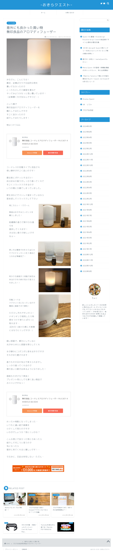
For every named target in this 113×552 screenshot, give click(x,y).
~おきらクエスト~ (56, 5)
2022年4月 (87, 187)
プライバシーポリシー (11, 549)
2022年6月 (87, 176)
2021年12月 (88, 204)
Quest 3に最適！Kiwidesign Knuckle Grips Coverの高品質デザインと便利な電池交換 (96, 39)
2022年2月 (87, 199)
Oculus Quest (88, 99)
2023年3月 (87, 143)
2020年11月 (88, 260)
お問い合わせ (70, 12)
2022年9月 (87, 171)
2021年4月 (87, 232)
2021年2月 (87, 243)
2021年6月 (87, 221)
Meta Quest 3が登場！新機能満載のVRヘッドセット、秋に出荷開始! (96, 68)
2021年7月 (87, 215)
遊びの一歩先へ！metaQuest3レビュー (95, 60)
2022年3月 (87, 193)
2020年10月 (88, 266)
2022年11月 (88, 160)
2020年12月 (88, 254)
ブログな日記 (11, 23)
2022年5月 (87, 182)
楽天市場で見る (53, 153)
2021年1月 (87, 249)
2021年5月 (87, 226)
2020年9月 (87, 271)
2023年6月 (87, 132)
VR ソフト (87, 104)
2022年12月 (88, 154)
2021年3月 (87, 238)
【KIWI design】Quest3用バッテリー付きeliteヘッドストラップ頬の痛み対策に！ (95, 51)
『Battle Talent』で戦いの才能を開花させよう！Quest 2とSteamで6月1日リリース (96, 79)
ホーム (43, 12)
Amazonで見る (32, 153)
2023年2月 (87, 148)
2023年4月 (87, 137)
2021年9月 (87, 210)
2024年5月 (87, 126)
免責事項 (24, 549)
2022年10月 (88, 165)
